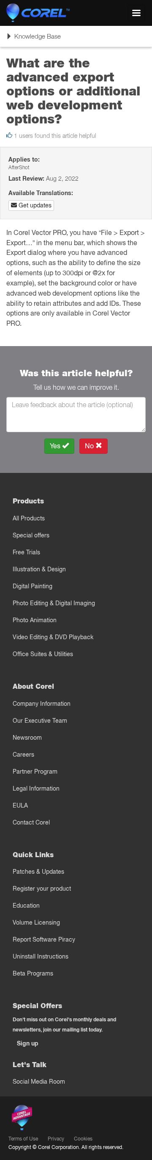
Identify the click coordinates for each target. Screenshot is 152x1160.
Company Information (42, 703)
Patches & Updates (38, 871)
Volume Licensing (36, 922)
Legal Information (36, 788)
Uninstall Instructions (40, 956)
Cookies (83, 1138)
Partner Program (35, 771)
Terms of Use (23, 1138)
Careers (23, 754)
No (90, 446)
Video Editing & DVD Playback (53, 637)
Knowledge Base (33, 39)
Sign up (27, 1043)
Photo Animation (35, 620)
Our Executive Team (40, 720)
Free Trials (26, 552)
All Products (29, 518)
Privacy (56, 1138)
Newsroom (27, 737)
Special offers (31, 535)
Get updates (34, 205)
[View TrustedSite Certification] (61, 1119)
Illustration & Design (39, 569)
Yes (56, 446)
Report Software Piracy (44, 939)
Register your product (42, 888)
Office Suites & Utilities (43, 654)
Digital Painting (32, 586)
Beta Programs (33, 973)
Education (26, 905)
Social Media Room (39, 1081)
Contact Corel (31, 822)
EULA (20, 805)
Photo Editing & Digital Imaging (54, 603)
